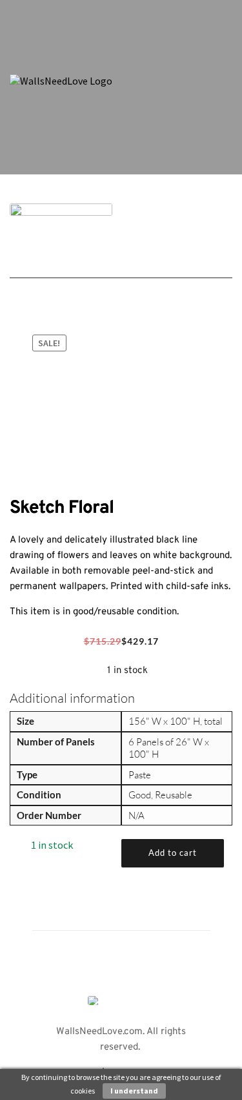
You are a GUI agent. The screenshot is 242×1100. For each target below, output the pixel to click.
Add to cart (172, 852)
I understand (134, 1090)
